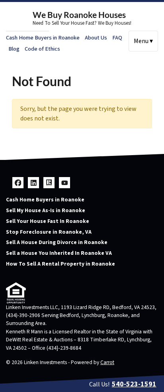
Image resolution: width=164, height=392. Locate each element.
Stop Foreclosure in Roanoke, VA (49, 232)
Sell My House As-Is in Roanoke (45, 210)
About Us (96, 37)
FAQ (117, 37)
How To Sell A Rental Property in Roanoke (60, 264)
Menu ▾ (143, 41)
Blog (14, 49)
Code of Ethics (42, 49)
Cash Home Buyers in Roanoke (43, 37)
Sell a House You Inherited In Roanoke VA (59, 253)
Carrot (107, 362)
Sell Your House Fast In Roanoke (47, 221)
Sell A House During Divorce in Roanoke (56, 242)
